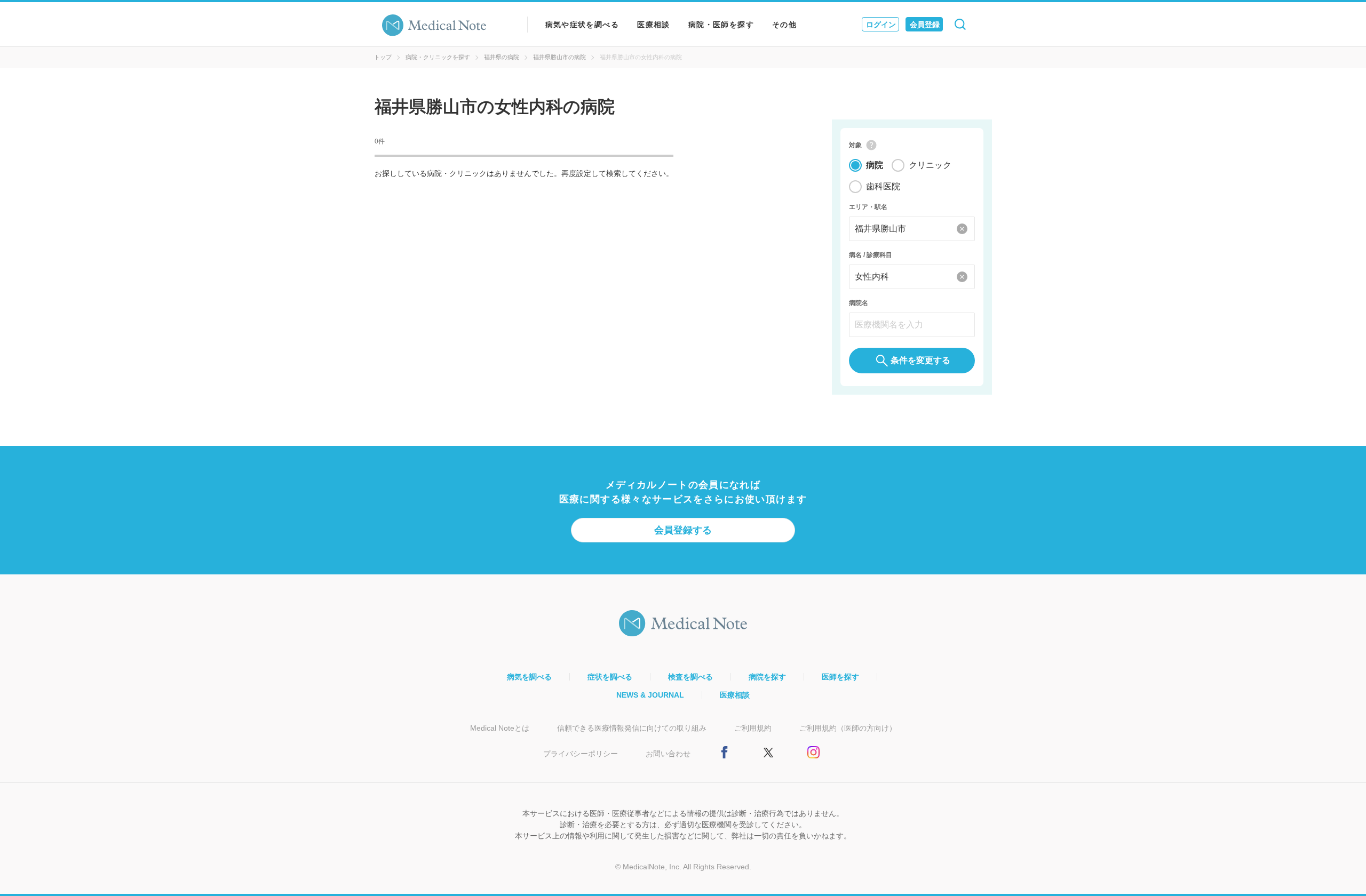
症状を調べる (609, 677)
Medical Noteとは (499, 728)
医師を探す (840, 677)
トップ (383, 57)
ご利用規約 (753, 728)
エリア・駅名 (868, 207)
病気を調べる (529, 677)
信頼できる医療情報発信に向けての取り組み (631, 728)
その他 (784, 24)
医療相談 (653, 24)
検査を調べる (690, 677)
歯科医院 (883, 186)
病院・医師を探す (721, 24)
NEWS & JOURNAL (650, 695)
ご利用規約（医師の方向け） (847, 728)
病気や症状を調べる (582, 24)
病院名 (858, 303)
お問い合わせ (668, 753)
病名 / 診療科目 (870, 255)
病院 (874, 165)
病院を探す (767, 677)
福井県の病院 (501, 57)
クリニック (930, 165)
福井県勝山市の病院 (559, 57)
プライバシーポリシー (580, 753)
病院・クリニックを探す (438, 57)
